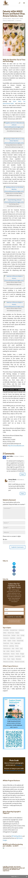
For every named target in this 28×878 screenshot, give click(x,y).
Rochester (11, 656)
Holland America (6, 648)
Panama (12, 653)
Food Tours (5, 646)
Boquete (17, 632)
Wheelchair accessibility (8, 661)
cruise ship (19, 638)
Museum (12, 651)
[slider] (22, 389)
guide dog (12, 646)
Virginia (13, 659)
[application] (14, 389)
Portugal (22, 653)
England (9, 640)
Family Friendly (20, 640)
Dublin (4, 640)
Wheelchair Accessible (19, 661)
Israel (21, 648)
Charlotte (13, 635)
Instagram (19, 765)
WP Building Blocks (16, 836)
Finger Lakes (17, 643)
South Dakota (18, 656)
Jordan (8, 651)
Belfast (4, 632)
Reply (22, 474)
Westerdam (18, 659)
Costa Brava (12, 638)
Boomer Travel (11, 632)
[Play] (5, 389)
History (16, 646)
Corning (22, 635)
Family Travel (6, 643)
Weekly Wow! (11, 20)
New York (18, 651)
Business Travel (6, 635)
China (18, 635)
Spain (23, 656)
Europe (13, 640)
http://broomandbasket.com (16, 445)
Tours (4, 659)
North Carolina (6, 653)
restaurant (5, 656)
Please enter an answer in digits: (12, 536)
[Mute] (19, 389)
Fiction (11, 643)
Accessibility (6, 630)
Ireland (17, 648)
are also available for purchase (14, 770)
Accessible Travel (13, 630)
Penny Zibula (7, 18)
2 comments (18, 20)
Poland (17, 653)
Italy (4, 651)
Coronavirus (6, 638)
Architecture (21, 630)
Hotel (13, 648)
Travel (8, 659)
